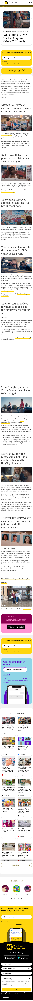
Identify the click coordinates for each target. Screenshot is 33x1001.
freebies (22, 420)
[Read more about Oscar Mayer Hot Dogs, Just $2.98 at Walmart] (8, 803)
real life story (18, 504)
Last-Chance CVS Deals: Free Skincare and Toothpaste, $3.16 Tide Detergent (24, 855)
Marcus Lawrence (9, 31)
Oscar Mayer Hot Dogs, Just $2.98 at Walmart (7, 809)
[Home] (6, 2)
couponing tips (27, 608)
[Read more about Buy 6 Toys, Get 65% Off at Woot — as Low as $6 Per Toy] (8, 823)
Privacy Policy (20, 63)
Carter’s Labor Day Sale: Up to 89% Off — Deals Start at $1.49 (8, 727)
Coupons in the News (9, 548)
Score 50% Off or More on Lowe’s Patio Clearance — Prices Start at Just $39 (24, 769)
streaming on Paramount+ (17, 88)
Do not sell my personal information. (19, 985)
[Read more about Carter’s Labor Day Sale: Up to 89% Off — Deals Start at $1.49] (8, 720)
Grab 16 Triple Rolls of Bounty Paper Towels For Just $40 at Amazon (8, 789)
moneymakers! (5, 422)
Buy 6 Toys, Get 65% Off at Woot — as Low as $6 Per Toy (8, 830)
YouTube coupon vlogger (8, 192)
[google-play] (23, 957)
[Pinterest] (19, 70)
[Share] (23, 70)
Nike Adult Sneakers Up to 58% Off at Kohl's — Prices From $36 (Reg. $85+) (8, 855)
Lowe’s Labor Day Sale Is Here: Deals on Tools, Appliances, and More (24, 728)
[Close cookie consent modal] (29, 979)
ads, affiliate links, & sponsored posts (14, 46)
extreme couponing (6, 135)
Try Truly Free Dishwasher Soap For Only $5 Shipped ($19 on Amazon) (24, 790)
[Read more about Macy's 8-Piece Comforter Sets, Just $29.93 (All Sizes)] (24, 823)
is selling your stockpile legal (23, 338)
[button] (29, 964)
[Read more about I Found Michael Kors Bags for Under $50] (8, 741)
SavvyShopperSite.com (7, 291)
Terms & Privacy (6, 682)
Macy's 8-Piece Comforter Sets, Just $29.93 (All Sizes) (24, 830)
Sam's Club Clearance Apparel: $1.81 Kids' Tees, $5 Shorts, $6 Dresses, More (24, 749)
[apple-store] (9, 957)
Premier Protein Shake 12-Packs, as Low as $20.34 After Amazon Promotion (24, 810)
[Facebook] (15, 70)
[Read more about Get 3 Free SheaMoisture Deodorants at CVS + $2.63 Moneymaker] (8, 762)
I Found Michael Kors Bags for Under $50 (8, 747)
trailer (5, 133)
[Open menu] (2, 3)
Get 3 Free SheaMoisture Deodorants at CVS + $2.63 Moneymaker (8, 769)
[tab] (11, 898)
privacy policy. (5, 984)
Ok (16, 989)
